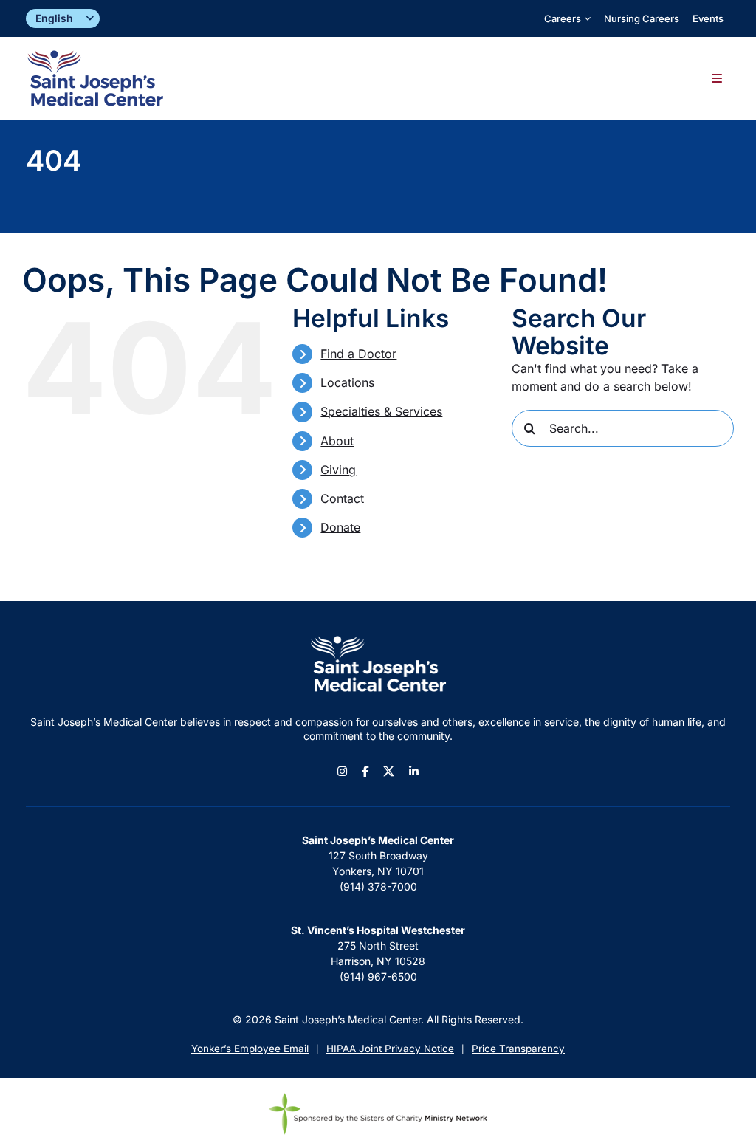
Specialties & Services (381, 411)
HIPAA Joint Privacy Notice (390, 1048)
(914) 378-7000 (378, 886)
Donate (340, 527)
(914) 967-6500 (378, 976)
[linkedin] (414, 771)
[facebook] (365, 771)
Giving (338, 469)
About (337, 440)
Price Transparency (518, 1048)
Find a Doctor (358, 353)
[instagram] (342, 771)
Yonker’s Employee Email (250, 1048)
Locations (347, 382)
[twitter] (388, 771)
